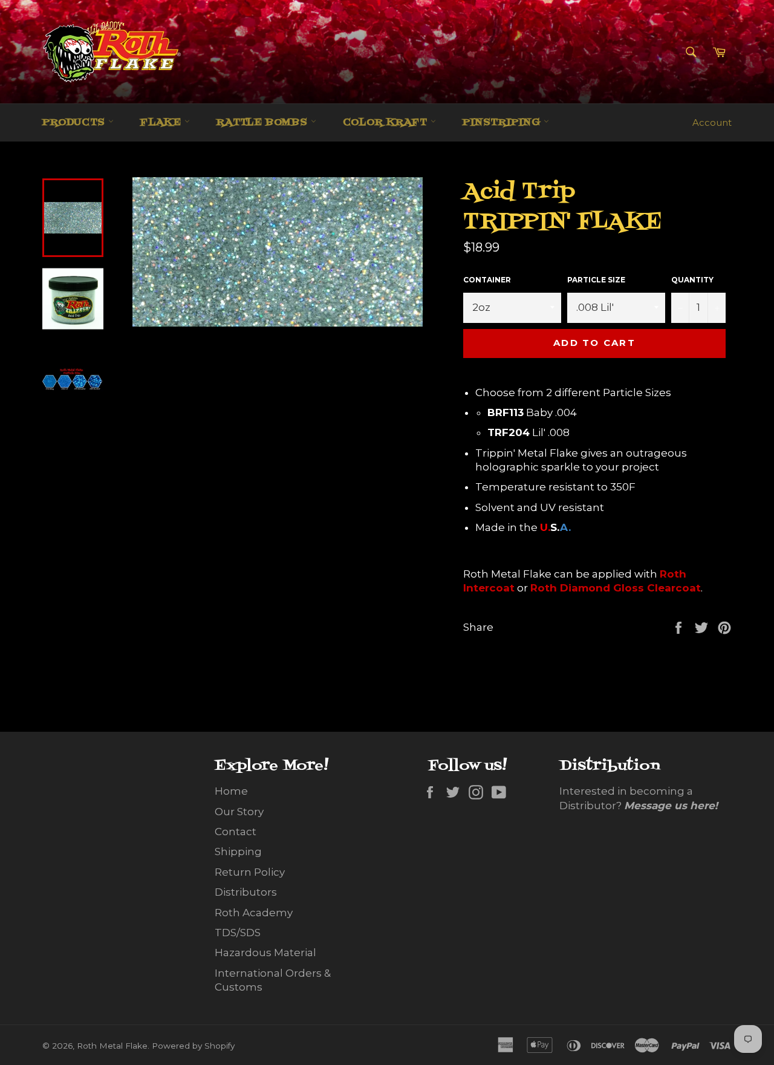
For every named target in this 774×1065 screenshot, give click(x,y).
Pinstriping (503, 123)
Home (231, 791)
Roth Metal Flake (112, 1045)
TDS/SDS (238, 933)
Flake (162, 123)
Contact (235, 832)
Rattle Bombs (263, 123)
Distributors (246, 892)
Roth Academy (254, 913)
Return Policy (250, 872)
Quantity (692, 279)
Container (487, 279)
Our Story (239, 812)
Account (712, 122)
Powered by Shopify (193, 1045)
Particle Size (596, 279)
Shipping (238, 851)
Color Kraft (387, 123)
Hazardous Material (265, 952)
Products (75, 123)
